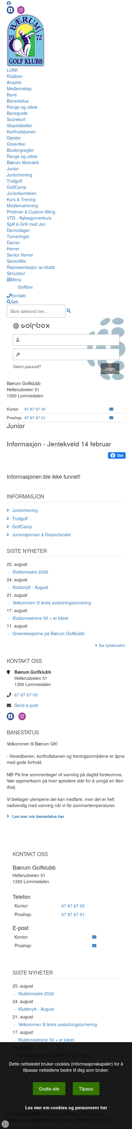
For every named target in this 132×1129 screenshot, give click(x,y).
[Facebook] (10, 10)
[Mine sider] (9, 3)
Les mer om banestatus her (38, 816)
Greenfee (16, 144)
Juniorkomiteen (22, 193)
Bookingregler (20, 150)
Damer (13, 242)
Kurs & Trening (21, 199)
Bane (12, 94)
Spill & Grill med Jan (26, 224)
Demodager (18, 230)
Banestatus (18, 101)
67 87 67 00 (35, 409)
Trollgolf (14, 181)
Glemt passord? (27, 366)
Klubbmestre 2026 (30, 572)
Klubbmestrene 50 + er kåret (40, 618)
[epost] (111, 409)
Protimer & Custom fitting (31, 212)
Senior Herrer (20, 255)
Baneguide (17, 113)
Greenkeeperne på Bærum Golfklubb (48, 633)
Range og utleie (22, 107)
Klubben (15, 76)
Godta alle (49, 1088)
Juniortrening (19, 175)
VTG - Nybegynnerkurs (29, 218)
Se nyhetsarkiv (112, 645)
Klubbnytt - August (30, 587)
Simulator (16, 273)
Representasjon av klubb (31, 267)
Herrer (13, 249)
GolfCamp (16, 187)
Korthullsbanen (21, 131)
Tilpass (86, 1088)
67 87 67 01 (35, 417)
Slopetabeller (19, 125)
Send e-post (26, 705)
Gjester (14, 138)
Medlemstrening (22, 205)
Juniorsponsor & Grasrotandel (41, 534)
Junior (13, 168)
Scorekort (16, 119)
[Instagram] (21, 10)
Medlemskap (19, 88)
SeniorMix (16, 261)
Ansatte (14, 82)
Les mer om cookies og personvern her (66, 1107)
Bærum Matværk (23, 162)
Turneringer (18, 236)
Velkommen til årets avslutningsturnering (52, 602)
